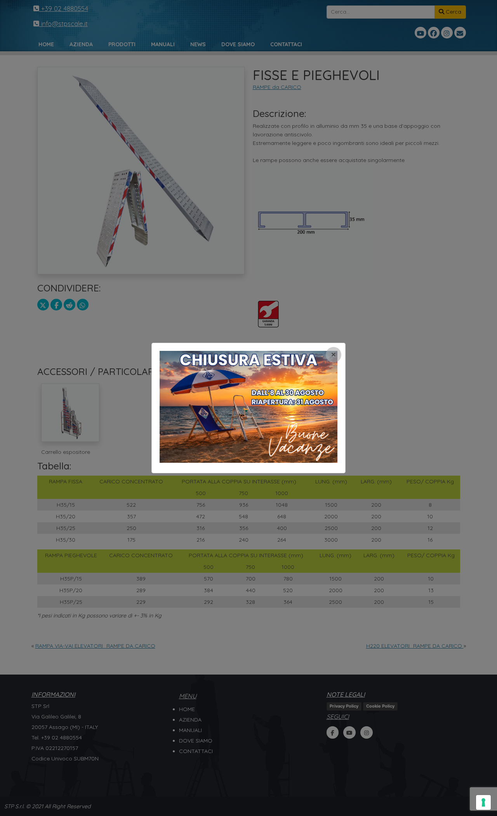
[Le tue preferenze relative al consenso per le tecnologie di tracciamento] (483, 802)
